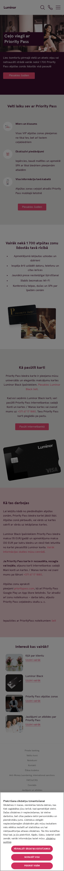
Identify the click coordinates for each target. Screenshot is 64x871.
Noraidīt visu (32, 857)
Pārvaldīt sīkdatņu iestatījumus (32, 849)
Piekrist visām (32, 866)
